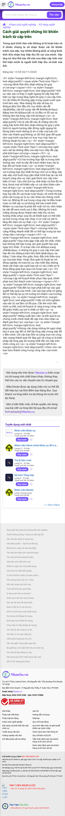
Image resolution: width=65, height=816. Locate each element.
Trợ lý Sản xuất (22, 460)
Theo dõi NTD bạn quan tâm (19, 589)
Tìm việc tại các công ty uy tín (19, 630)
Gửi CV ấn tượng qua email (18, 661)
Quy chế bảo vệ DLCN (41, 735)
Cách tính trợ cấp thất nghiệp (19, 571)
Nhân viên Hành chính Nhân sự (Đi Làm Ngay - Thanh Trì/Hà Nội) (36, 445)
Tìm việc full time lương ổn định (20, 557)
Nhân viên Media (23, 489)
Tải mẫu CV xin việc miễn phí (19, 634)
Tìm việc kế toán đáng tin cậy (19, 652)
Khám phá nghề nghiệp (22, 24)
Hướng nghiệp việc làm (12, 735)
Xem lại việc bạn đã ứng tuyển (19, 602)
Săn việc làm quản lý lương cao (20, 539)
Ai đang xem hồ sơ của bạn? (19, 593)
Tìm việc (54, 14)
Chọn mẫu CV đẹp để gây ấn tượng (22, 625)
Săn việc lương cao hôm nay (19, 584)
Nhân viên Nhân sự (25, 430)
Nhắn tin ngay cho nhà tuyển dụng (21, 566)
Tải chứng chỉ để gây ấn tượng (19, 616)
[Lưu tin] (31, 440)
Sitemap (36, 718)
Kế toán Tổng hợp (24, 475)
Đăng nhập (57, 4)
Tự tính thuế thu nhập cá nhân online (22, 575)
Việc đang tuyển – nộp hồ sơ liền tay (22, 544)
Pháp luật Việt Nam (10, 715)
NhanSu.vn (22, 4)
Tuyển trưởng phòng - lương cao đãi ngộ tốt (25, 534)
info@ (15, 691)
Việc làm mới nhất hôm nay (18, 562)
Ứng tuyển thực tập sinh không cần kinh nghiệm (27, 530)
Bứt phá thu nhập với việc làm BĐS (21, 548)
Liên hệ (35, 711)
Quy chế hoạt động (40, 722)
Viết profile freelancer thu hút (19, 639)
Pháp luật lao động (10, 718)
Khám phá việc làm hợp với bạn (20, 598)
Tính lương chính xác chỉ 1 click (20, 580)
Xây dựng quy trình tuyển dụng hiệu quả (24, 657)
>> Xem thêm (52, 504)
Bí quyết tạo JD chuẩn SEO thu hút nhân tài (25, 648)
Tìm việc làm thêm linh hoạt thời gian (22, 553)
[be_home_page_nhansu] (5, 24)
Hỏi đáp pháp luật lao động (14, 739)
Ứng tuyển (22, 439)
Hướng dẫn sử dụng (41, 715)
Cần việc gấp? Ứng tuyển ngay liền (21, 643)
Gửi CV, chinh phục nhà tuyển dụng (21, 612)
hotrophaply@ (19, 411)
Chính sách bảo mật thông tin (45, 732)
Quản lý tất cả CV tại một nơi (19, 607)
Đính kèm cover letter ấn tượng (20, 621)
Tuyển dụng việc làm (11, 732)
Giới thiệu (6, 711)
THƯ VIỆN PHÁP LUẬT (22, 785)
